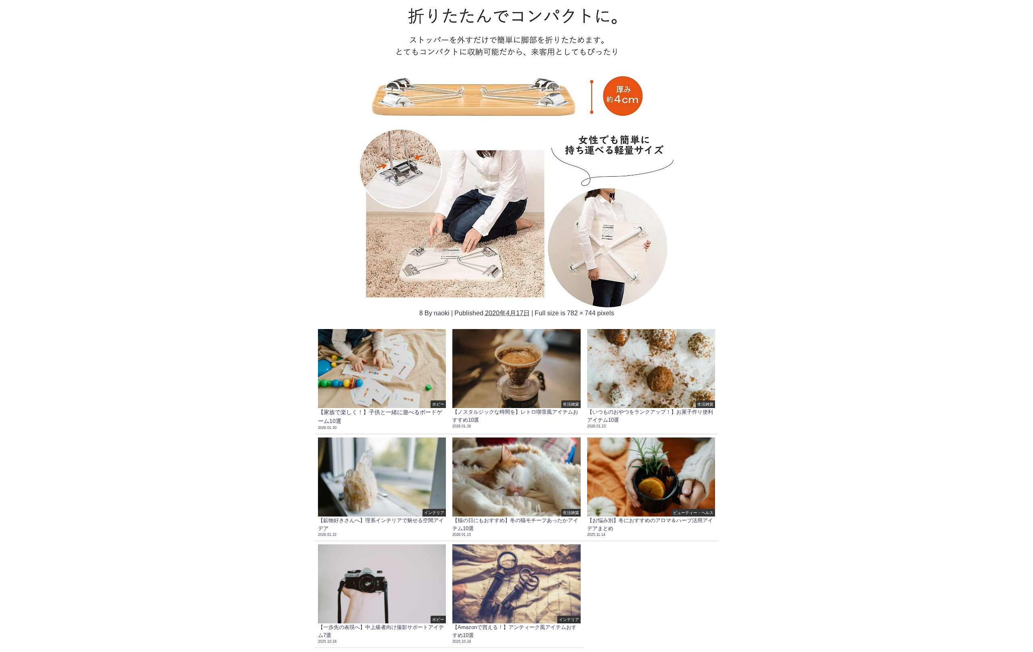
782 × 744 (581, 313)
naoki (442, 313)
